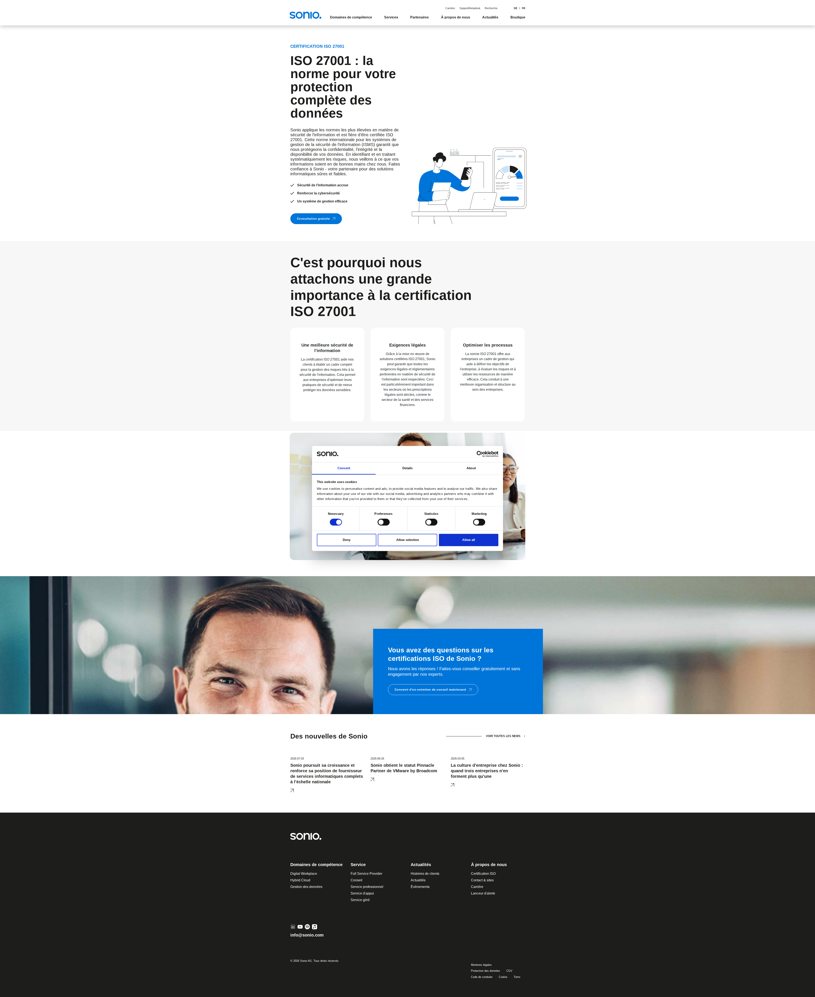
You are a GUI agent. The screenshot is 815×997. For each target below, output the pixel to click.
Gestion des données (306, 887)
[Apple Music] (314, 926)
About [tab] (471, 468)
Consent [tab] (343, 468)
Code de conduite (481, 977)
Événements (420, 887)
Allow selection (407, 540)
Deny (346, 540)
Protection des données (485, 970)
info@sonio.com (307, 935)
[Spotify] (307, 926)
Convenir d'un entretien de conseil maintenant (430, 689)
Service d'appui (362, 893)
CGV (509, 970)
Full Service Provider (366, 873)
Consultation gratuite (313, 218)
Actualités (418, 880)
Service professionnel (367, 887)
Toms (517, 977)
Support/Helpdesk (469, 8)
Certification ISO (483, 873)
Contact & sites (482, 880)
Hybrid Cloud (300, 880)
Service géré (360, 900)
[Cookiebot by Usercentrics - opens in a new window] (479, 454)
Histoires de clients (425, 873)
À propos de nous (489, 864)
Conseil (356, 880)
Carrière (450, 8)
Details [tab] (407, 468)
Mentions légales (481, 964)
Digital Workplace (303, 873)
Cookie (503, 977)
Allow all (468, 540)
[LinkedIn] (292, 926)
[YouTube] (300, 926)
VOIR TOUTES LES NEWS (503, 736)
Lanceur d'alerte (483, 893)
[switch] (384, 522)
